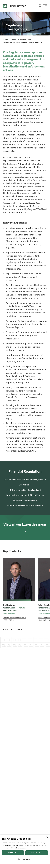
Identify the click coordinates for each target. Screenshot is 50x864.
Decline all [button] (36, 853)
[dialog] (25, 849)
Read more (23, 848)
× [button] (47, 837)
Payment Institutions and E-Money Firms (23, 495)
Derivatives (24, 485)
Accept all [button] (13, 853)
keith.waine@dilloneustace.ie (14, 618)
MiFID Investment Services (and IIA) (24, 490)
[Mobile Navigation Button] (45, 5)
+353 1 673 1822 (10, 620)
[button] (25, 859)
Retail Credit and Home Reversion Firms (24, 505)
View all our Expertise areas (25, 524)
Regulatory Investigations (24, 500)
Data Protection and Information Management (24, 479)
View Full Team (11, 629)
